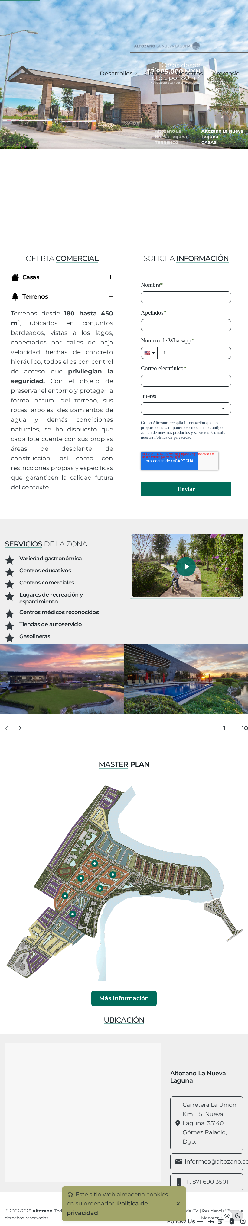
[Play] (186, 566)
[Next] (19, 728)
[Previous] (7, 728)
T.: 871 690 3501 (206, 1181)
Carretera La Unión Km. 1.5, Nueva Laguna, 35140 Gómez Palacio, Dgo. (210, 1123)
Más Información (124, 998)
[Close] (178, 1204)
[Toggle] (111, 277)
